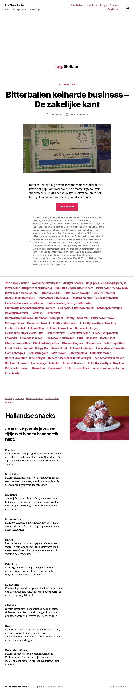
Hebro (95, 233)
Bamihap (37, 313)
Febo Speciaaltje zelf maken (98, 323)
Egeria (36, 230)
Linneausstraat (53, 242)
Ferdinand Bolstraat (49, 230)
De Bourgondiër (55, 226)
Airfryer (103, 5)
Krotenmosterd (80, 239)
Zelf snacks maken (17, 283)
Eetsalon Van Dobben (93, 226)
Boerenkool (107, 338)
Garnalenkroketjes (86, 328)
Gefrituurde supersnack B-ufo (24, 333)
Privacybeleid (78, 353)
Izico (47, 239)
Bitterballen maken (103, 318)
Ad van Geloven (57, 217)
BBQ (80, 338)
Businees (88, 223)
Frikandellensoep (31, 338)
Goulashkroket (56, 333)
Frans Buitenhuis (68, 230)
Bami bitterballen (79, 333)
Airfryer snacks (73, 283)
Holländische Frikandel (110, 348)
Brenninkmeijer (58, 223)
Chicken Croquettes (46, 343)
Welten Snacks (92, 261)
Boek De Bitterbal (104, 293)
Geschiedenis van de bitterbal (24, 303)
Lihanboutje (12, 373)
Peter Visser (57, 252)
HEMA (36, 236)
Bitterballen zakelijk (77, 293)
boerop (58, 114)
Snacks (91, 5)
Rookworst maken (16, 363)
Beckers (74, 220)
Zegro (57, 264)
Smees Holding (69, 255)
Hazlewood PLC (83, 233)
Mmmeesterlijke (91, 245)
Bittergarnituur (14, 323)
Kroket (58, 239)
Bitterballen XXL (51, 293)
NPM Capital (44, 252)
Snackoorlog (39, 258)
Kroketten (67, 239)
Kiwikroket (55, 368)
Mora (35, 248)
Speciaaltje (51, 258)
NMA (35, 252)
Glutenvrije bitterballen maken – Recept (30, 308)
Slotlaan (57, 255)
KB (52, 239)
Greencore (52, 233)
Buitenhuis (78, 223)
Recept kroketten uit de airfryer (25, 358)
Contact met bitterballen (53, 298)
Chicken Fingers (72, 343)
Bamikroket (53, 313)
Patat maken (58, 353)
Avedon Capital (61, 220)
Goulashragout (38, 353)
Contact (19, 398)
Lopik (80, 242)
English (111, 9)
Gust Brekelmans (66, 233)
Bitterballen (76, 5)
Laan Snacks (39, 242)
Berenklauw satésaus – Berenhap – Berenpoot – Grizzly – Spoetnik (46, 318)
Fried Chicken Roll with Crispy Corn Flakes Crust (36, 348)
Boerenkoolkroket (38, 323)
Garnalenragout (15, 353)
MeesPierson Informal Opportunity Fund (63, 245)
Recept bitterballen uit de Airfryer (69, 358)
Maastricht (89, 242)
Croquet (43, 226)
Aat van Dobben (40, 217)
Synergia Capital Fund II (69, 258)
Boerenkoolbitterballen (19, 298)
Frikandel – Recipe (81, 348)
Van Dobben (57, 261)
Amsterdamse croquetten (78, 217)
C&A (96, 223)
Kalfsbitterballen (100, 353)
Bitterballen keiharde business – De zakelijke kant (67, 99)
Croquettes (93, 343)
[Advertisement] (67, 34)
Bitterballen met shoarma (21, 293)
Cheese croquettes (17, 343)
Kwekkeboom (95, 239)
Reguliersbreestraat (83, 252)
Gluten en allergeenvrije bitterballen (69, 303)
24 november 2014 (78, 114)
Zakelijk (50, 264)
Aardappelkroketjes (109, 308)
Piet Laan (68, 252)
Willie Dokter (39, 264)
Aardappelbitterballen (46, 283)
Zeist (64, 264)
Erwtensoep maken (105, 333)
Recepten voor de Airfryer (109, 368)
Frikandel (11, 338)
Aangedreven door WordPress (48, 686)
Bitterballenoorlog (41, 223)
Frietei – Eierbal (15, 328)
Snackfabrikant (84, 255)
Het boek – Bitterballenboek (75, 308)
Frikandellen (36, 328)
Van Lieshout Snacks (74, 261)
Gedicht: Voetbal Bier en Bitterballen (95, 298)
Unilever (93, 258)
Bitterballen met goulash (112, 288)
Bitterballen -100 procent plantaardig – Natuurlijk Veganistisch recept (49, 288)
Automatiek (47, 220)
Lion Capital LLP (68, 242)
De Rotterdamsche (73, 226)
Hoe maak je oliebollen (59, 338)
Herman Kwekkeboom (50, 236)
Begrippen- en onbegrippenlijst (106, 283)
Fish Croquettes (114, 343)
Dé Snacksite (14, 5)
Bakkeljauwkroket (16, 313)
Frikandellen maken (59, 328)
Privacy (9, 398)
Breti (69, 223)
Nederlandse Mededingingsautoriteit (83, 248)
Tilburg (84, 258)
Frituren (114, 5)
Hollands (91, 338)
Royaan (48, 255)
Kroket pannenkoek (77, 368)
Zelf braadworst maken (109, 358)
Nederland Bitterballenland (52, 248)
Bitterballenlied (34, 398)
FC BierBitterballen (65, 323)
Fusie (79, 230)
